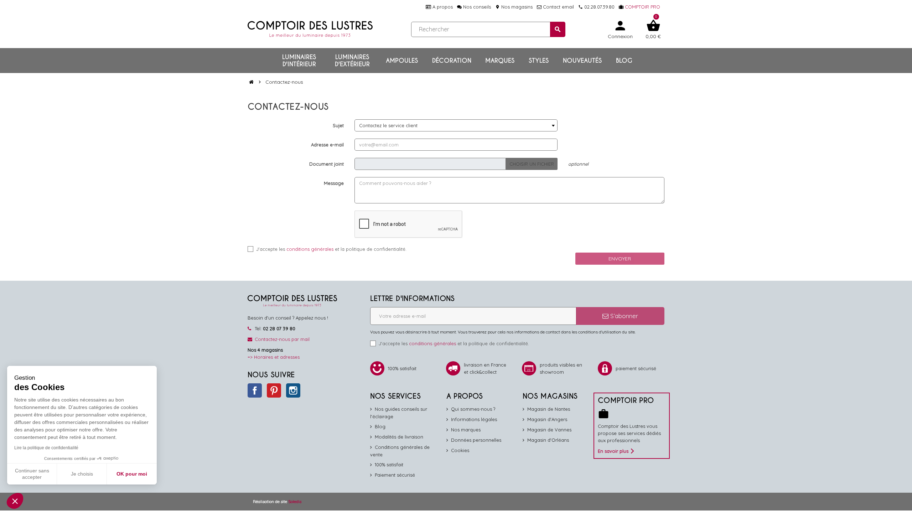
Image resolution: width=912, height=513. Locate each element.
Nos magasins (514, 7)
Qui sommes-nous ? (473, 409)
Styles (539, 60)
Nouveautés (582, 60)
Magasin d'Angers (547, 419)
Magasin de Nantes (548, 409)
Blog (624, 60)
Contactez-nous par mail (282, 339)
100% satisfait (389, 464)
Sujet (338, 125)
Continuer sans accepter (32, 474)
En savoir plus (613, 451)
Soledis (294, 501)
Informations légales (474, 419)
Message (334, 183)
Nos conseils (476, 7)
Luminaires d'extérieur (352, 60)
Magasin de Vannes (549, 429)
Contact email (558, 7)
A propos (442, 7)
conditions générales (309, 249)
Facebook (255, 390)
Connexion (620, 29)
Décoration (451, 60)
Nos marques (466, 429)
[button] (15, 500)
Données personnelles (476, 440)
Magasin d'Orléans (548, 440)
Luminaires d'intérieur (299, 60)
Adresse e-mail (327, 144)
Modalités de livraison (399, 437)
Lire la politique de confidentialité (46, 447)
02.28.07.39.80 (596, 7)
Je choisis (82, 474)
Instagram (293, 390)
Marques (499, 60)
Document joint (326, 164)
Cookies (460, 450)
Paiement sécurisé (395, 475)
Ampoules (402, 60)
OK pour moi (131, 474)
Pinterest (274, 390)
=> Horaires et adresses (274, 357)
